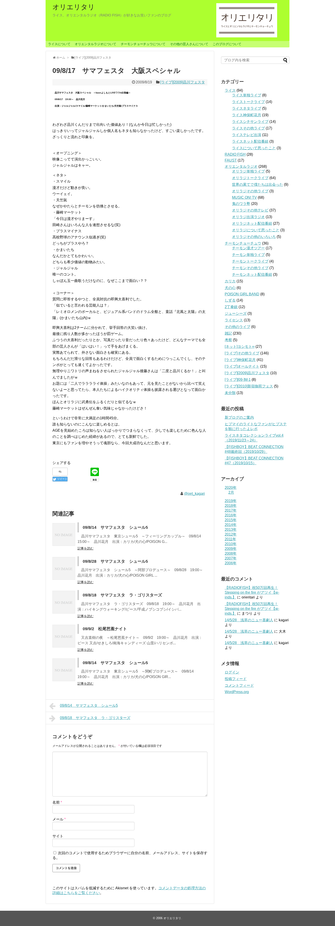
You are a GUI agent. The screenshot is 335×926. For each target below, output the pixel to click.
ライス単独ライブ (246, 95)
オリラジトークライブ (250, 178)
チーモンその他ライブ (250, 268)
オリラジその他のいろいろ (254, 237)
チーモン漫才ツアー (248, 248)
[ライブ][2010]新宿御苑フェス (249, 386)
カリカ (230, 281)
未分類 (230, 393)
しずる (230, 300)
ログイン (232, 672)
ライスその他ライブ (248, 128)
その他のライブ (237, 327)
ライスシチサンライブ (250, 122)
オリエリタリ (73, 7)
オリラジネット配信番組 (252, 223)
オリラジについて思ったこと (255, 230)
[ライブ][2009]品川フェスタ (182, 82)
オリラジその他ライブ (250, 191)
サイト (57, 836)
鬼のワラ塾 (241, 204)
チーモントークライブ (250, 261)
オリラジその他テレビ (250, 210)
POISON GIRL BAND (242, 294)
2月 (231, 492)
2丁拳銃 (231, 307)
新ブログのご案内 (239, 417)
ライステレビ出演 (246, 135)
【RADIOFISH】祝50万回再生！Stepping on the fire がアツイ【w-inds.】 (252, 592)
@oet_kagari (194, 493)
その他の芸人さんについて (189, 44)
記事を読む (85, 548)
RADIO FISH (235, 154)
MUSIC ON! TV (244, 197)
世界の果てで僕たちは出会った (257, 184)
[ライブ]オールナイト (242, 366)
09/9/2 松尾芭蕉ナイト (105, 629)
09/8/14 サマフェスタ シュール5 (115, 527)
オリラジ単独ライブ (248, 171)
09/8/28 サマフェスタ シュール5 (115, 561)
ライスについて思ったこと (254, 148)
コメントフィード (239, 685)
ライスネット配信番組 (250, 141)
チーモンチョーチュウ (243, 243)
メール (59, 819)
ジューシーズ (236, 313)
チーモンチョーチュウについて (143, 44)
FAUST (231, 160)
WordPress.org (237, 692)
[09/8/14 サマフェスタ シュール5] (63, 534)
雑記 (228, 333)
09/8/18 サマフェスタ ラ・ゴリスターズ (122, 595)
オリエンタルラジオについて (95, 44)
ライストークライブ (248, 102)
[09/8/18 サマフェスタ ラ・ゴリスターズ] (63, 602)
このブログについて (227, 44)
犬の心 (230, 288)
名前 (57, 802)
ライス (230, 90)
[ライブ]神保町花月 (240, 360)
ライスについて (59, 44)
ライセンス (234, 320)
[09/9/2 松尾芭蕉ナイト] (63, 636)
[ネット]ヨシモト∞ (240, 346)
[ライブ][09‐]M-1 (238, 380)
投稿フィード (236, 679)
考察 (228, 340)
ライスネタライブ (246, 108)
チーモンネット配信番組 (252, 274)
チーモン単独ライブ (248, 255)
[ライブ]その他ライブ (242, 353)
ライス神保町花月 (246, 115)
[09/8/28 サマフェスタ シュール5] (63, 568)
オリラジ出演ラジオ (248, 217)
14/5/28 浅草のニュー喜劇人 (249, 620)
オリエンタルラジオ (241, 166)
